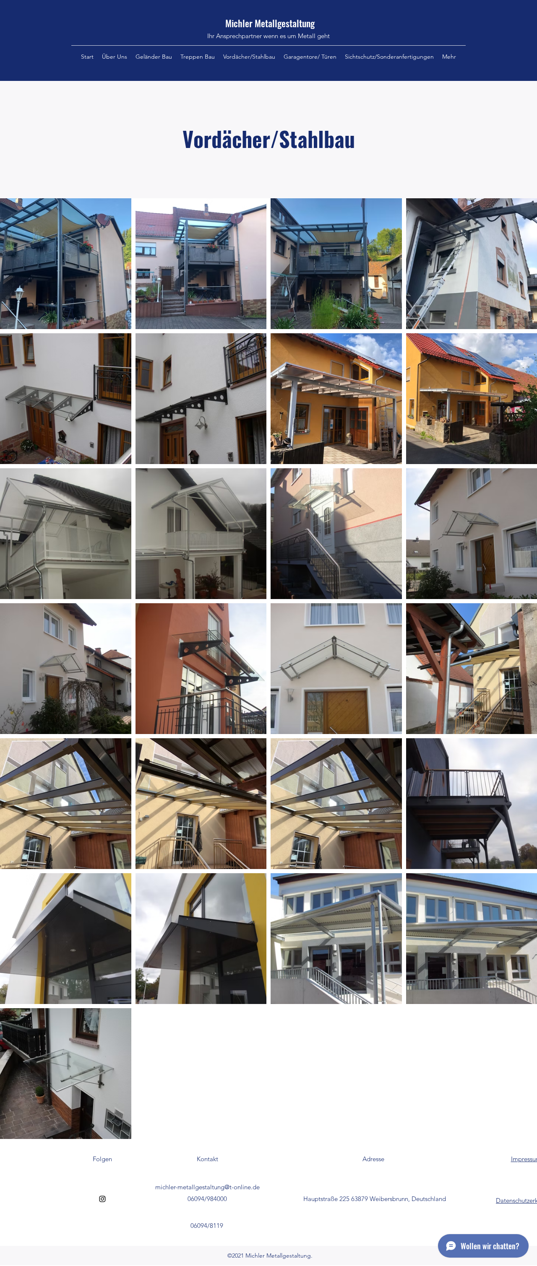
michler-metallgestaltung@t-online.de (207, 1187)
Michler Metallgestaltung (270, 23)
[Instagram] (102, 1199)
